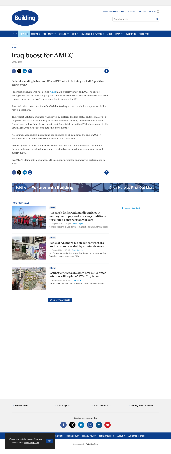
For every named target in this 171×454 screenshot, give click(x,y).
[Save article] (106, 71)
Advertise (132, 436)
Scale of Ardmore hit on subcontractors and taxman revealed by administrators (76, 244)
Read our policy (31, 442)
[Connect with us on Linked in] (81, 425)
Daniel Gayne (77, 223)
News (14, 47)
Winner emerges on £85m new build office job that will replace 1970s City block (77, 274)
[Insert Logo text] (25, 25)
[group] (145, 34)
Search (157, 19)
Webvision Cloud (92, 444)
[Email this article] (30, 71)
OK (49, 441)
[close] (108, 66)
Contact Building (107, 436)
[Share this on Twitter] (19, 71)
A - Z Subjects (63, 405)
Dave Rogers (77, 250)
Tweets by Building (131, 207)
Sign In (152, 12)
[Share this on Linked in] (24, 71)
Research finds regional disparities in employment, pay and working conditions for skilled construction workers (77, 216)
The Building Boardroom (113, 12)
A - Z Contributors (102, 405)
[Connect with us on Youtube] (107, 425)
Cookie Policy (72, 436)
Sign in (75, 66)
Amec (53, 91)
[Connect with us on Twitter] (72, 425)
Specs (142, 436)
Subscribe (142, 12)
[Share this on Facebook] (14, 71)
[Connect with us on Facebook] (63, 425)
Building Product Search (142, 405)
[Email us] (90, 425)
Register (131, 12)
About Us (121, 436)
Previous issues (21, 405)
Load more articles (60, 299)
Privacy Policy (89, 436)
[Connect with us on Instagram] (99, 425)
